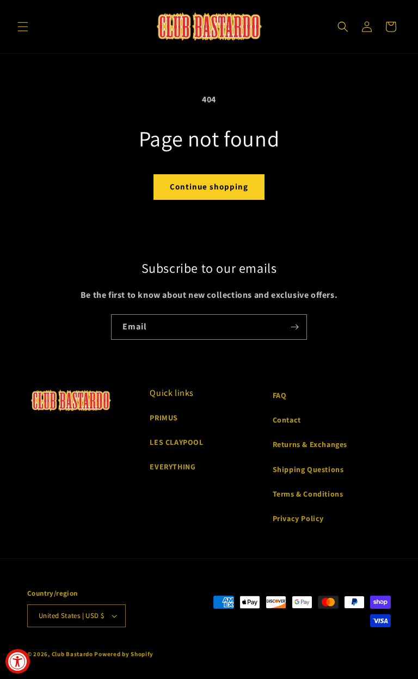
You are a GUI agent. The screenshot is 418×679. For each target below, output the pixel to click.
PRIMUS (164, 418)
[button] (23, 27)
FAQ (280, 395)
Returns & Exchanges (310, 444)
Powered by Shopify (123, 654)
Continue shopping (209, 186)
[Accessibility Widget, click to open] (17, 661)
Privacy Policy (298, 518)
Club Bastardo (72, 654)
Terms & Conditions (308, 494)
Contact (287, 420)
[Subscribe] (294, 327)
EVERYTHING (172, 467)
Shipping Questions (308, 469)
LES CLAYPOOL (176, 442)
